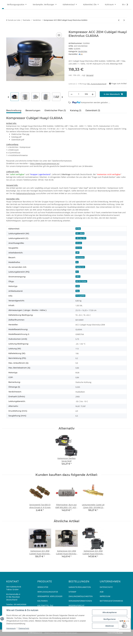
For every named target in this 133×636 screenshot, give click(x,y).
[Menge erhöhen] (92, 94)
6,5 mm (78, 248)
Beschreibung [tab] (13, 110)
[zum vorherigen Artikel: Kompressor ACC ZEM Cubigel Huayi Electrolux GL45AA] (118, 20)
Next (62, 97)
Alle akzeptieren (109, 612)
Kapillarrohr (80, 267)
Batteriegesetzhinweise (111, 601)
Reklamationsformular (26, 193)
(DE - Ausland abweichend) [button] (96, 84)
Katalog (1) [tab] (75, 110)
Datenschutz (23, 628)
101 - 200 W (80, 233)
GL (77, 262)
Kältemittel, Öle (45, 605)
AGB (101, 592)
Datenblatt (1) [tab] (92, 110)
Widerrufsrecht (76, 605)
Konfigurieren (110, 619)
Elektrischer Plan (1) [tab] (55, 110)
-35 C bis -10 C (81, 238)
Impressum (11, 628)
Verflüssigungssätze (47, 592)
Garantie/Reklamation (80, 587)
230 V (78, 276)
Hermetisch (80, 257)
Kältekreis (42, 601)
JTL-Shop (119, 633)
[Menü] (128, 619)
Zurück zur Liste (14, 20)
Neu (77, 291)
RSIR (77, 286)
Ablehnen (109, 626)
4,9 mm (78, 243)
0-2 (77, 272)
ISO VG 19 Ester (81, 281)
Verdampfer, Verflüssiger (49, 596)
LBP (77, 252)
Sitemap (72, 592)
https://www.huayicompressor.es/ (44, 163)
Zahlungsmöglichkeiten (81, 596)
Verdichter (82, 51)
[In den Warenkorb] (8, 28)
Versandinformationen (80, 601)
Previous (8, 97)
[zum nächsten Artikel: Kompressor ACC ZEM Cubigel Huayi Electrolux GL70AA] (124, 20)
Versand (89, 75)
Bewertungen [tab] (32, 110)
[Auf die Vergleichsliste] (59, 35)
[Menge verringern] (71, 94)
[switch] (124, 626)
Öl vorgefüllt (80, 296)
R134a (78, 228)
